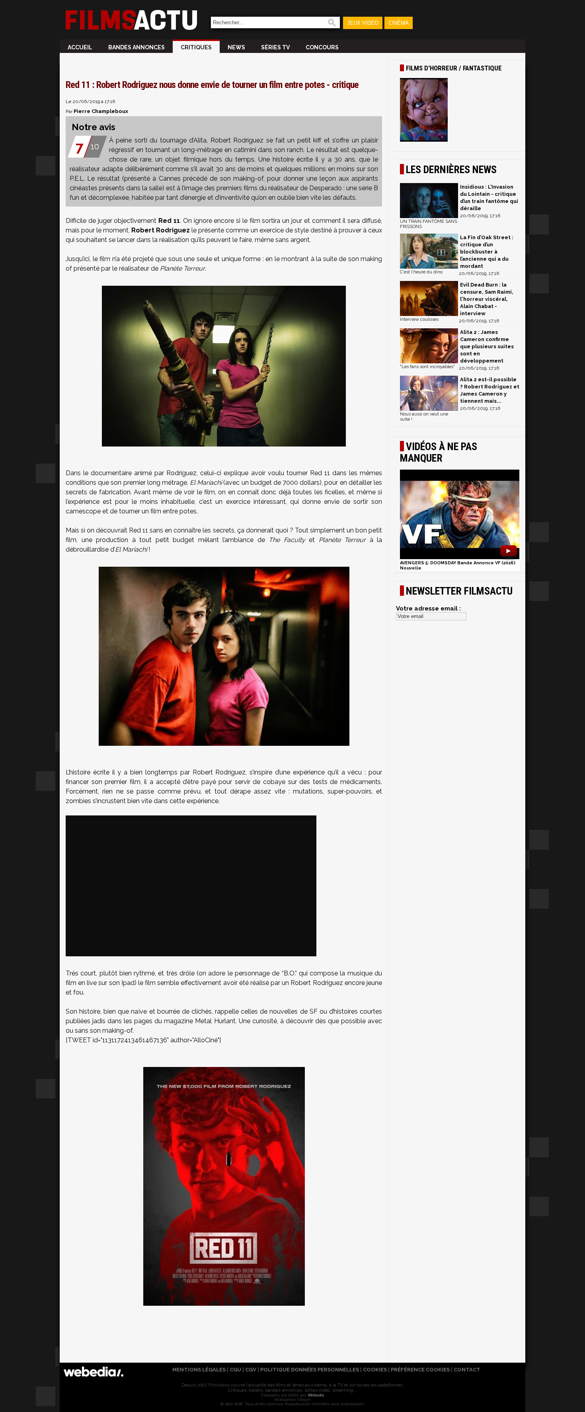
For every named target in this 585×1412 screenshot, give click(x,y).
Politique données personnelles (309, 1370)
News (236, 47)
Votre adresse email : (428, 608)
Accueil (80, 47)
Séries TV (275, 47)
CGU (235, 1370)
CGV (250, 1370)
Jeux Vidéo (362, 23)
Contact (467, 1370)
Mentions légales (199, 1370)
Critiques (196, 47)
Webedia (315, 1395)
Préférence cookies (420, 1370)
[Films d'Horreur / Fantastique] (459, 110)
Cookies (375, 1370)
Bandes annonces (136, 47)
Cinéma (398, 23)
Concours (322, 47)
